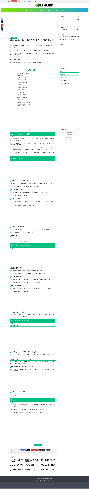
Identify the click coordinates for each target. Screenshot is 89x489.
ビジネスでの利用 (21, 91)
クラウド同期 (20, 81)
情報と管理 (50, 10)
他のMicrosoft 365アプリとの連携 (24, 104)
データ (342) (64, 77)
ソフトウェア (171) (65, 80)
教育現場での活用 (21, 89)
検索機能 (19, 84)
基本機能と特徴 (20, 75)
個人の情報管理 (21, 92)
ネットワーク (57, 10)
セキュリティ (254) (65, 83)
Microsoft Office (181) (66, 71)
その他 (63, 10)
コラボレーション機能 (22, 82)
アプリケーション (24, 10)
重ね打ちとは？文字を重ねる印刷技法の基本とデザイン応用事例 (48, 460)
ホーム (11, 35)
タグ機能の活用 (21, 99)
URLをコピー (37, 444)
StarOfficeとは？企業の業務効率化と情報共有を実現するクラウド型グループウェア (48, 469)
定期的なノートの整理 (22, 105)
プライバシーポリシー (43, 480)
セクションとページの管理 (23, 77)
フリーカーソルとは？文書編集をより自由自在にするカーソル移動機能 (48, 465)
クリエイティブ (33, 10)
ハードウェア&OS (42, 10)
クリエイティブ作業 (22, 94)
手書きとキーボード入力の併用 (24, 102)
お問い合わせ (50, 480)
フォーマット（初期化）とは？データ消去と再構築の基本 (32, 465)
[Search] (78, 19)
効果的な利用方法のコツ (22, 97)
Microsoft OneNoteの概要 (23, 73)
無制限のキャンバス (22, 79)
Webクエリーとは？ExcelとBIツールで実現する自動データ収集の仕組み (16, 469)
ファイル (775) (65, 74)
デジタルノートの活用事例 (22, 87)
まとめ (18, 108)
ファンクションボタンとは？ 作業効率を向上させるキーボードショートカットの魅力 (16, 460)
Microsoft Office (24, 35)
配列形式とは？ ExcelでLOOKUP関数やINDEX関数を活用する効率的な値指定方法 (32, 460)
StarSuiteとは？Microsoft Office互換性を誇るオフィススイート (32, 468)
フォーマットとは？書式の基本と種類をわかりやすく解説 (16, 465)
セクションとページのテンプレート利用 (25, 100)
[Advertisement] (32, 22)
